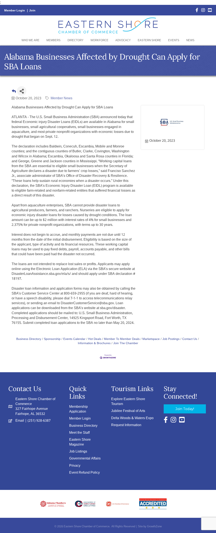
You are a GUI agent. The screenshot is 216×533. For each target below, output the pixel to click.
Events (173, 40)
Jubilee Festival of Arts (128, 411)
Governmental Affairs (85, 458)
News (190, 40)
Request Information (126, 425)
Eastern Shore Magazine (80, 442)
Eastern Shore (149, 40)
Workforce (99, 40)
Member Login (14, 10)
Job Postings (171, 339)
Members (53, 40)
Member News (61, 98)
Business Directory (28, 339)
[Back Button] (14, 92)
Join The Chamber (125, 343)
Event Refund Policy (84, 473)
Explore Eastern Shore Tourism (128, 401)
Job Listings (78, 451)
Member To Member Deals (122, 339)
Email (19, 421)
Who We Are (30, 40)
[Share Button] (21, 91)
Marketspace (151, 339)
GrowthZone (154, 526)
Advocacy (123, 40)
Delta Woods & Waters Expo (132, 418)
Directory (76, 40)
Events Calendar (74, 339)
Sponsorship (52, 339)
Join (32, 10)
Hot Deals (94, 339)
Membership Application (78, 409)
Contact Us (189, 339)
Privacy (74, 466)
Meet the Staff (79, 433)
